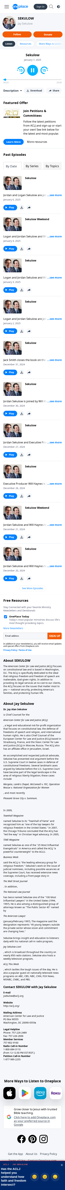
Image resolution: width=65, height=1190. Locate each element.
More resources (37, 142)
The (5, 666)
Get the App (15, 1154)
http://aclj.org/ (11, 1005)
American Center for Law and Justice (27, 666)
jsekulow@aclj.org (13, 995)
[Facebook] (21, 1139)
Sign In (40, 6)
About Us (31, 1154)
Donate (48, 34)
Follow (17, 34)
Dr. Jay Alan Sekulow (15, 709)
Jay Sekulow (25, 23)
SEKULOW (26, 18)
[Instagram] (43, 1139)
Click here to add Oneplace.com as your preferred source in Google (35, 1120)
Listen (8, 43)
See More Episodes (32, 588)
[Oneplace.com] (20, 7)
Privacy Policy (48, 1154)
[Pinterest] (32, 1139)
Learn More (13, 141)
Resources (25, 43)
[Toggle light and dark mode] (58, 7)
